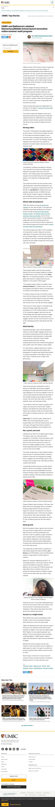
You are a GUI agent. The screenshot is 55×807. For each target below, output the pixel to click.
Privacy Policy (4, 800)
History (31, 668)
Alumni (2, 756)
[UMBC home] (5, 2)
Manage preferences (15, 804)
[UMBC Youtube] (13, 749)
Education (25, 668)
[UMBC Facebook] (2, 749)
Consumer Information (42, 795)
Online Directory (32, 756)
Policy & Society (6, 22)
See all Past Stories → (27, 725)
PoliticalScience (38, 668)
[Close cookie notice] (53, 799)
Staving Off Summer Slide (45, 108)
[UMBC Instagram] (10, 749)
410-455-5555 (38, 768)
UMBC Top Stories (11, 16)
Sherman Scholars (48, 668)
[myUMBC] (23, 749)
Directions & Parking (6, 743)
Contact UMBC (32, 759)
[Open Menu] (52, 2)
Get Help (30, 761)
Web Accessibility (33, 795)
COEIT (48, 666)
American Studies (28, 666)
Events (2, 761)
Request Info (14, 776)
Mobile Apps (4, 764)
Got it (5, 804)
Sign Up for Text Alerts (34, 770)
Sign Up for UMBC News (14, 786)
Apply (14, 780)
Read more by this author (37, 37)
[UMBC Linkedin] (17, 749)
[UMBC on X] (6, 749)
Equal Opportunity (31, 792)
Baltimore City (37, 666)
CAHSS (44, 666)
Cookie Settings (46, 792)
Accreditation (23, 792)
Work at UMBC (4, 771)
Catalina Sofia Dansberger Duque (43, 36)
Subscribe (10, 51)
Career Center (4, 759)
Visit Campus (4, 769)
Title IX (26, 795)
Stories (2, 766)
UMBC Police (31, 768)
